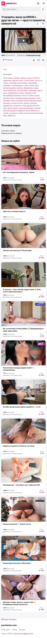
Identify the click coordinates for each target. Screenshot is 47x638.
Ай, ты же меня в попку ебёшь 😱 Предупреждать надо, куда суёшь (23, 330)
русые (31, 85)
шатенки (17, 78)
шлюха (10, 78)
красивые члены (34, 98)
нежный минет (22, 90)
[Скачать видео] (38, 23)
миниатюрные (13, 93)
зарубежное (7, 105)
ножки (35, 88)
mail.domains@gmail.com (23, 634)
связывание (32, 83)
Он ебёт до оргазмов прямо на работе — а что (21, 407)
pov (14, 116)
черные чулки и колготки (30, 78)
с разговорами (16, 85)
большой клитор (37, 113)
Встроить (9, 60)
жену (24, 105)
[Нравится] (34, 60)
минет (21, 93)
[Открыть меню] (38, 3)
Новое (14, 630)
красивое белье (35, 100)
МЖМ (10, 116)
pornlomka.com (9, 625)
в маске (27, 113)
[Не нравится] (43, 60)
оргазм (20, 88)
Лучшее (22, 630)
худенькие (7, 80)
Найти (42, 9)
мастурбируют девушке (12, 95)
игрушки (33, 103)
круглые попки (8, 98)
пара (36, 85)
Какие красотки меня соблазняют (17, 563)
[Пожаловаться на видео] (43, 23)
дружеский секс (33, 105)
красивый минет (21, 98)
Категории (5, 630)
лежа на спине (27, 95)
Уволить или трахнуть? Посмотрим (17, 250)
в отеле (20, 113)
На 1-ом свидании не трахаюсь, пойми (18, 172)
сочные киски (29, 80)
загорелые (17, 105)
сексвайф (13, 83)
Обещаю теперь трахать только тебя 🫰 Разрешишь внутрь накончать (19, 603)
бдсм (5, 116)
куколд (36, 95)
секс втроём (22, 83)
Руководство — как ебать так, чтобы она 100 (21, 485)
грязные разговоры (26, 108)
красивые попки (9, 100)
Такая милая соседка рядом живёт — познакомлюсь (18, 369)
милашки (28, 93)
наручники (33, 90)
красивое (6, 103)
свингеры (6, 85)
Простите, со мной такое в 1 (14, 211)
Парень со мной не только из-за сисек (18, 446)
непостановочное (9, 90)
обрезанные (27, 88)
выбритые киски (23, 111)
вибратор (34, 111)
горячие (37, 108)
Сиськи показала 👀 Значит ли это (17, 524)
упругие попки (17, 80)
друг (5, 108)
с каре (25, 85)
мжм (34, 93)
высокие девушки (10, 111)
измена (26, 103)
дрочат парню (12, 108)
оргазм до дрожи (9, 88)
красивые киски (22, 100)
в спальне (13, 113)
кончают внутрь (17, 103)
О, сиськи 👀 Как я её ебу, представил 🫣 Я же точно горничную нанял (22, 290)
